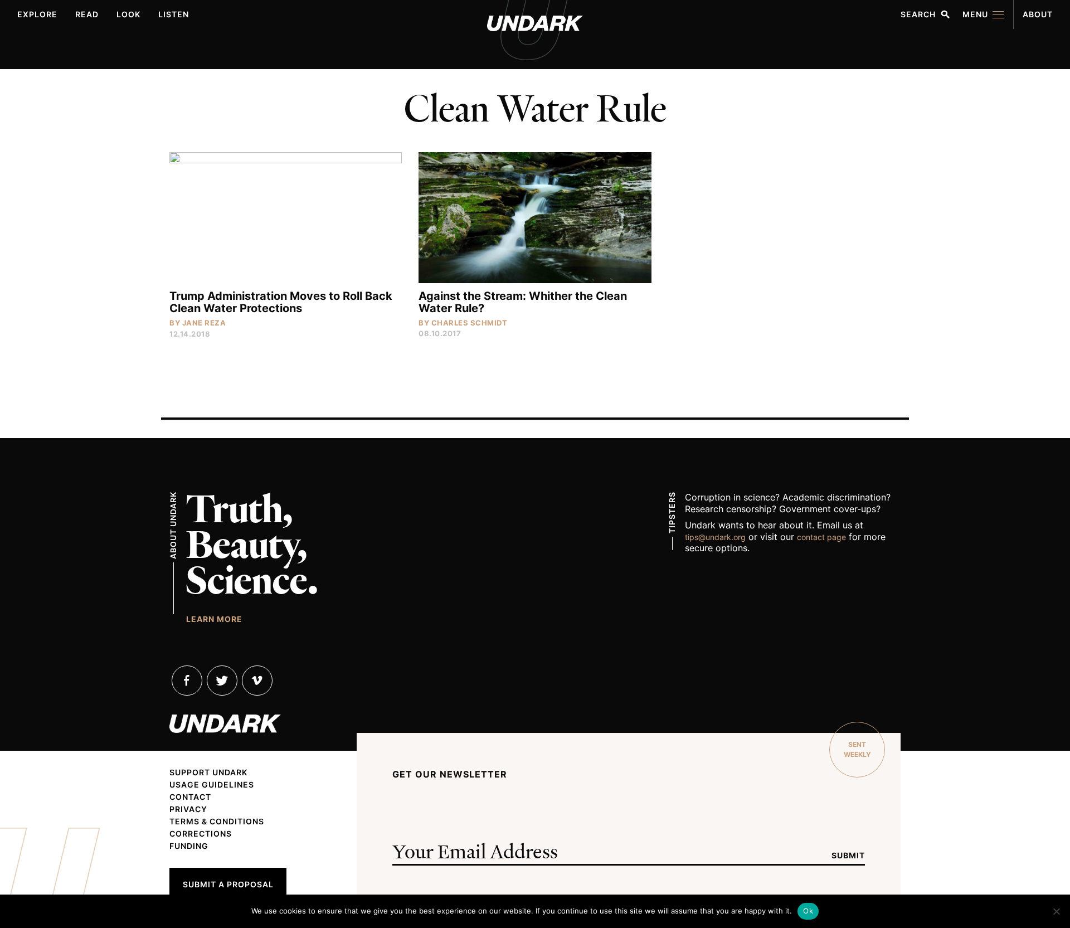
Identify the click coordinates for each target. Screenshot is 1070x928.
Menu (975, 14)
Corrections (200, 834)
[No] (1056, 911)
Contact (190, 797)
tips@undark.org (715, 537)
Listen (173, 14)
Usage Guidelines (211, 785)
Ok (808, 910)
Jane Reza (204, 322)
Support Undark (208, 772)
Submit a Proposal (228, 884)
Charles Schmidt (469, 322)
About (1038, 14)
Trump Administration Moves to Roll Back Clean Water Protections (280, 302)
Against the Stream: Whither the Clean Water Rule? (523, 302)
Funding (188, 846)
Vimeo (257, 680)
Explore (37, 14)
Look (128, 14)
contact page (821, 537)
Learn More (214, 618)
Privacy (188, 809)
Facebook (187, 680)
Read (87, 14)
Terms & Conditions (216, 821)
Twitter (222, 680)
